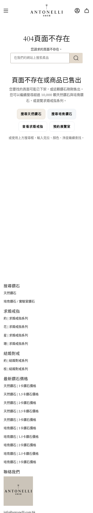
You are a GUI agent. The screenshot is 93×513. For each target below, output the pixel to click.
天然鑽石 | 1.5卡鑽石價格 (21, 394)
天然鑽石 (10, 293)
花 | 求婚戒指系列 (16, 327)
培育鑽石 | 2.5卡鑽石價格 (21, 454)
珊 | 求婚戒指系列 (16, 344)
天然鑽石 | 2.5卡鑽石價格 (21, 411)
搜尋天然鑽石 (31, 114)
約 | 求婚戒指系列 (16, 318)
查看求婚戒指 (32, 126)
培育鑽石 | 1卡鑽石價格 (20, 428)
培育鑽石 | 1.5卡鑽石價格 (21, 437)
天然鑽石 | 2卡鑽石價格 (20, 403)
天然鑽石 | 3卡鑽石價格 (20, 420)
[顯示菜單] (5, 10)
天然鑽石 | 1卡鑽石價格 (20, 386)
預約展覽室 (62, 126)
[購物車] (86, 10)
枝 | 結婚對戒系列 (16, 369)
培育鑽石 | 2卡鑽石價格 (20, 445)
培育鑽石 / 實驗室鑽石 (19, 301)
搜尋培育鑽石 (61, 114)
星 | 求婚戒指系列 (16, 335)
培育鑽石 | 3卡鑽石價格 (20, 462)
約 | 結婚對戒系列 (16, 361)
